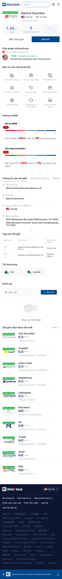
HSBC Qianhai (46, 554)
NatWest (39, 551)
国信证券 (39, 526)
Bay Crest (7, 534)
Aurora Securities (10, 526)
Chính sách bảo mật (11, 503)
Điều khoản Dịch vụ (43, 498)
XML (53, 534)
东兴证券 (26, 526)
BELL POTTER (40, 534)
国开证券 (28, 546)
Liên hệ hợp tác (9, 507)
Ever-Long (7, 559)
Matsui (15, 551)
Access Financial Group (25, 542)
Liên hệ (44, 503)
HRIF (45, 514)
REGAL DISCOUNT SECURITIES (17, 563)
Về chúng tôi (8, 498)
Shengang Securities (25, 530)
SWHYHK (26, 551)
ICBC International (10, 546)
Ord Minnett (42, 518)
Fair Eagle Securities (25, 559)
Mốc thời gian (16, 39)
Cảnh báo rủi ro (24, 498)
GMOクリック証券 (44, 546)
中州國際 (35, 514)
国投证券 (43, 530)
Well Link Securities (11, 518)
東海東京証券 (34, 522)
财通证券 (6, 554)
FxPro (32, 554)
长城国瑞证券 (21, 514)
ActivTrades (20, 554)
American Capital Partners (14, 538)
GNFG (5, 551)
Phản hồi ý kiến (31, 503)
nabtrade (6, 530)
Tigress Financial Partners (43, 538)
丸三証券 (40, 563)
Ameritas (29, 518)
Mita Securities (48, 542)
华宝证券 (6, 542)
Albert (21, 522)
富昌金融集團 (8, 522)
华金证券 (6, 514)
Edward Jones (22, 534)
